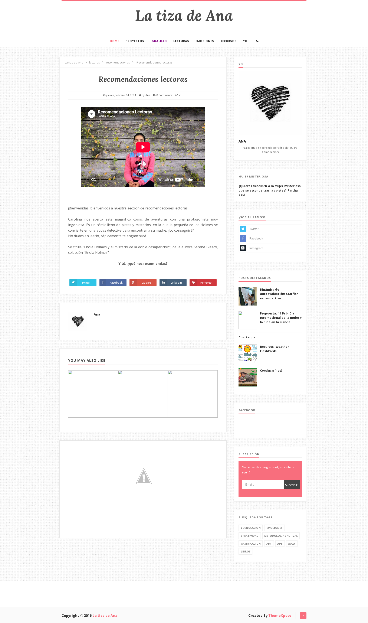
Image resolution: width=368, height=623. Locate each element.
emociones (274, 528)
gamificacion (251, 543)
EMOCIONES (205, 41)
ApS (279, 543)
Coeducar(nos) (271, 370)
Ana (97, 314)
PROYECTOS (135, 41)
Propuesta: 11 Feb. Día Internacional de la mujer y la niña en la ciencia (281, 318)
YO (245, 41)
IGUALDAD (159, 41)
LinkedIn (176, 282)
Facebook (116, 282)
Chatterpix (247, 337)
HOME (114, 41)
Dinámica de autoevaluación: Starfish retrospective (279, 294)
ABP (269, 543)
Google (146, 282)
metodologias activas (281, 536)
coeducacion (251, 528)
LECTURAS (181, 41)
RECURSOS (228, 41)
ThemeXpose (279, 615)
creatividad (250, 536)
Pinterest (206, 282)
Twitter (86, 282)
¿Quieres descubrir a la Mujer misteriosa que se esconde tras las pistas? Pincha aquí (270, 190)
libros (245, 551)
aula (291, 543)
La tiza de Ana (184, 15)
